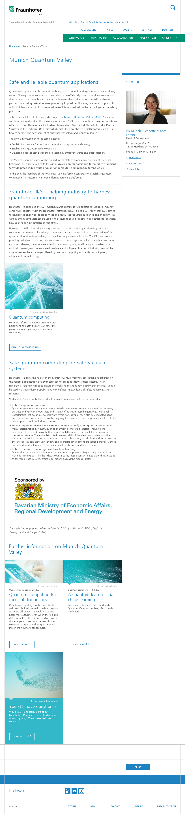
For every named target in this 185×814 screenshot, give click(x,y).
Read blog (20, 644)
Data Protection (166, 806)
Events (127, 30)
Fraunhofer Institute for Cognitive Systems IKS (31, 22)
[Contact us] (34, 676)
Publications (148, 38)
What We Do (99, 38)
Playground (88, 30)
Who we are (77, 38)
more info (134, 169)
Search (173, 7)
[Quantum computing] (34, 287)
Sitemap (72, 806)
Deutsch (167, 30)
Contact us (20, 736)
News (93, 806)
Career (166, 38)
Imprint (139, 806)
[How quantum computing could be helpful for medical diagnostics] (34, 572)
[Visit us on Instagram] (81, 791)
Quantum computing (25, 347)
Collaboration (123, 38)
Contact (146, 30)
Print (138, 767)
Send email (135, 157)
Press (110, 30)
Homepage (15, 46)
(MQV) (82, 117)
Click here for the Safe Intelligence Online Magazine (97, 22)
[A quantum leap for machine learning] (92, 572)
